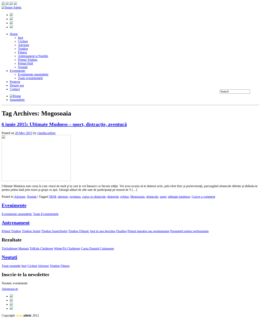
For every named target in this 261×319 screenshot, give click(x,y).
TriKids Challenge (41, 248)
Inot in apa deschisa (102, 231)
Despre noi (17, 85)
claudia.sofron (46, 133)
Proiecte (15, 81)
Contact (15, 89)
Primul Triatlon (27, 59)
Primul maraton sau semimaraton (148, 231)
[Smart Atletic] (12, 7)
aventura (75, 196)
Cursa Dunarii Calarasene (97, 248)
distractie (113, 196)
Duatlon (121, 231)
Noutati (23, 67)
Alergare (23, 45)
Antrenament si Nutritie (33, 56)
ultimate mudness (179, 196)
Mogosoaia (137, 196)
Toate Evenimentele (46, 214)
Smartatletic (17, 99)
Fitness (22, 52)
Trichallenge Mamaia (15, 248)
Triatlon (23, 48)
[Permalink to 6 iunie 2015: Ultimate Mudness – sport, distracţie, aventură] (36, 180)
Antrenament (16, 222)
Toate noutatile (11, 266)
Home (14, 34)
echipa (124, 196)
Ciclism (23, 41)
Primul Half (25, 63)
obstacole (152, 196)
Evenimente (17, 70)
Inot (20, 37)
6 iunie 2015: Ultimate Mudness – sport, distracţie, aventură (64, 124)
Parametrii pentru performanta (189, 231)
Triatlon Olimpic (78, 231)
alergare (63, 196)
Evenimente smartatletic (33, 74)
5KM (52, 196)
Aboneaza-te (10, 289)
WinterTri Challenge (67, 248)
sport (163, 196)
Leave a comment (203, 196)
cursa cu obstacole (94, 196)
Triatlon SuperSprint (54, 231)
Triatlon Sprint (31, 231)
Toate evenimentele (30, 78)
